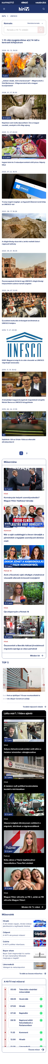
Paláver (7, 856)
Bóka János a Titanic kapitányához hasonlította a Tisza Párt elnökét (19, 861)
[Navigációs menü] (4, 9)
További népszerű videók (33, 707)
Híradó (6, 921)
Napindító (23, 1013)
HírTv (4, 16)
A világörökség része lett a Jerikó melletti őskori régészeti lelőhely (21, 242)
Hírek (6, 494)
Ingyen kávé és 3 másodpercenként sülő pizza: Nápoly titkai (23, 163)
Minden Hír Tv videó (31, 907)
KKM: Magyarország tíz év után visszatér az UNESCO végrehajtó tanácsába (23, 361)
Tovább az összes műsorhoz (30, 974)
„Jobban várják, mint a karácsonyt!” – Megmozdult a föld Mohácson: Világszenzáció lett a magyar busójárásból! (22, 83)
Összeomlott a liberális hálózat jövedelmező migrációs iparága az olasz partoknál (24, 647)
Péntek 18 (8, 571)
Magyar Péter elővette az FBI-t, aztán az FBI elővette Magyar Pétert (24, 898)
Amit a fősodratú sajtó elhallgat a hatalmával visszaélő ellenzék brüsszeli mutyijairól (24, 576)
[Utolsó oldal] (38, 453)
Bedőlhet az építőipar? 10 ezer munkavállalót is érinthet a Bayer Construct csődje (21, 697)
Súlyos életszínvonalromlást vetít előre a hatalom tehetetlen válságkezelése (22, 750)
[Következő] (32, 453)
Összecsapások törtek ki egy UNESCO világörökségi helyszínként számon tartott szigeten (22, 282)
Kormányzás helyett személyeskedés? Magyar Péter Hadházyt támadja (21, 499)
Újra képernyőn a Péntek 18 (16, 612)
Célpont (6, 932)
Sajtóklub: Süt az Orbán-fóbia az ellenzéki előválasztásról (18, 440)
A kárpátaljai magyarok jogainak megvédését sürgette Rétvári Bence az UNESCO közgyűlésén (23, 401)
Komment (7, 531)
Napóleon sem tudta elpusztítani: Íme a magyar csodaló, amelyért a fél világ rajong (20, 124)
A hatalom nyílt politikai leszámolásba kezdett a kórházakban (21, 787)
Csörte (6, 941)
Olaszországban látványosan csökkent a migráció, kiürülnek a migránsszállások (22, 824)
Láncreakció (8, 964)
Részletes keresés (33, 23)
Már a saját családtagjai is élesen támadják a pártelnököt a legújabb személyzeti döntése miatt (24, 537)
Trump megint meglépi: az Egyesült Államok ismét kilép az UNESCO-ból (24, 203)
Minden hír (35, 655)
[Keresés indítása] (41, 30)
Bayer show (8, 950)
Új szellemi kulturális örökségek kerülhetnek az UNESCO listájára (20, 322)
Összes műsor (34, 1050)
